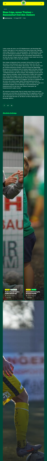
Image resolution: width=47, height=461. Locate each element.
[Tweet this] (8, 105)
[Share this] (4, 105)
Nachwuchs (13, 289)
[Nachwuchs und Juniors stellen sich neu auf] (13, 208)
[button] (5, 3)
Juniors (5, 9)
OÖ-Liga (34, 289)
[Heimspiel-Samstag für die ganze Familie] (34, 208)
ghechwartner (8, 18)
